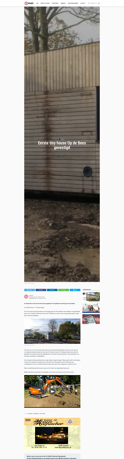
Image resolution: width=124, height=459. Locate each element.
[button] (29, 290)
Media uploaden (45, 3)
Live (37, 3)
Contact (82, 3)
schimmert (36, 413)
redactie (31, 295)
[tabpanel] (52, 333)
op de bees (30, 413)
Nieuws (62, 139)
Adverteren (55, 3)
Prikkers (63, 3)
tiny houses (42, 413)
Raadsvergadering (73, 3)
